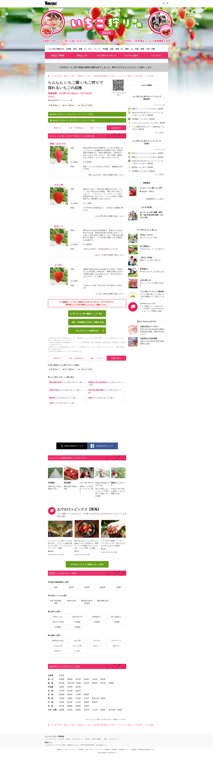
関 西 (50, 698)
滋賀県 (103, 698)
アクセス (96, 128)
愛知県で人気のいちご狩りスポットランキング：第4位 (74, 120)
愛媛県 (69, 706)
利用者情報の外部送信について (146, 749)
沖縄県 (119, 710)
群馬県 (94, 683)
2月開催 (97, 622)
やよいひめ (77, 646)
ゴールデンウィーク (77, 739)
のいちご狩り (66, 382)
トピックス (156, 55)
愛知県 (52, 100)
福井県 (78, 691)
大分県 (94, 710)
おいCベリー (116, 640)
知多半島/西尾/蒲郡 (56, 602)
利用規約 (59, 749)
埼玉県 (86, 683)
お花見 (68, 739)
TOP (57, 128)
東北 (75, 49)
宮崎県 (103, 710)
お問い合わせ (89, 749)
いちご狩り (61, 739)
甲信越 (105, 49)
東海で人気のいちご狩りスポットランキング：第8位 (73, 114)
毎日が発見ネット (101, 745)
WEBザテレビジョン (73, 745)
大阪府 (61, 698)
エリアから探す (131, 55)
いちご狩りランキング (106, 55)
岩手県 (78, 679)
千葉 (95, 49)
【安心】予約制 (57, 55)
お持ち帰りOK (77, 617)
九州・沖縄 (150, 49)
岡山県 (69, 702)
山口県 (78, 702)
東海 (117, 49)
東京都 (61, 683)
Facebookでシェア (104, 445)
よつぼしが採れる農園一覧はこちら (109, 293)
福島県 (103, 679)
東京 (85, 49)
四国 (142, 49)
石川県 (61, 691)
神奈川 (90, 49)
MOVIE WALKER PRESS (87, 745)
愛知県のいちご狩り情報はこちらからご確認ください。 (87, 304)
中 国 (50, 702)
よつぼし (77, 651)
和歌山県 (95, 698)
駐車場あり (55, 105)
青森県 (69, 679)
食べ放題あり (70, 105)
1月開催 (77, 622)
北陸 (111, 49)
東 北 (50, 679)
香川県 (61, 706)
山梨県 (61, 687)
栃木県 (103, 683)
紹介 (115, 128)
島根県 (94, 702)
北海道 (68, 49)
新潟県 (78, 687)
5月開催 (77, 627)
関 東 (50, 683)
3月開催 (116, 622)
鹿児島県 (112, 710)
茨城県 (111, 683)
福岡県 (61, 710)
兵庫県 (78, 698)
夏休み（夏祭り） (97, 739)
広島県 (61, 702)
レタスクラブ (49, 745)
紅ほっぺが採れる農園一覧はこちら (109, 255)
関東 (80, 49)
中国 (136, 49)
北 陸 (50, 691)
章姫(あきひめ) (57, 640)
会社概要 (133, 749)
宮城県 (61, 679)
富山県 (69, 691)
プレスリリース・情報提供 (102, 749)
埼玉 (99, 49)
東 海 (50, 694)
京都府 (69, 698)
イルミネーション (114, 739)
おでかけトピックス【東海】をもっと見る (87, 564)
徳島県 (78, 706)
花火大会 (87, 739)
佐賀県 (69, 710)
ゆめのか (57, 651)
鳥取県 (86, 702)
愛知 (121, 49)
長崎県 (78, 710)
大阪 (131, 49)
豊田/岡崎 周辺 (102, 601)
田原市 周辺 (71, 601)
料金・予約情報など (87, 322)
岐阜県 (71, 587)
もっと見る (159, 132)
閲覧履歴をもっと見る (155, 199)
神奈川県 (70, 683)
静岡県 (87, 587)
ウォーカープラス (51, 739)
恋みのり (116, 646)
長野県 (69, 687)
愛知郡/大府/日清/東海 (87, 602)
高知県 (86, 706)
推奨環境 (80, 749)
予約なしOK (82, 55)
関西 (127, 49)
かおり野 (77, 640)
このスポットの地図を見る (88, 330)
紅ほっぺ (96, 646)
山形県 (94, 679)
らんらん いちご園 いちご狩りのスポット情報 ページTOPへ (106, 719)
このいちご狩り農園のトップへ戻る (88, 313)
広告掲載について (124, 749)
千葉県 (78, 683)
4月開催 (58, 627)
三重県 (118, 587)
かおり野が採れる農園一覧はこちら (109, 216)
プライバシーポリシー (70, 749)
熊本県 (86, 710)
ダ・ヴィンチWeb (60, 745)
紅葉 (105, 739)
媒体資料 (114, 749)
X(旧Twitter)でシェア (73, 445)
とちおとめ (57, 646)
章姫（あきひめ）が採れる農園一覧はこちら (106, 175)
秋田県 (86, 679)
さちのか (96, 640)
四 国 (50, 706)
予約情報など (76, 128)
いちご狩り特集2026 (56, 49)
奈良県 (86, 698)
